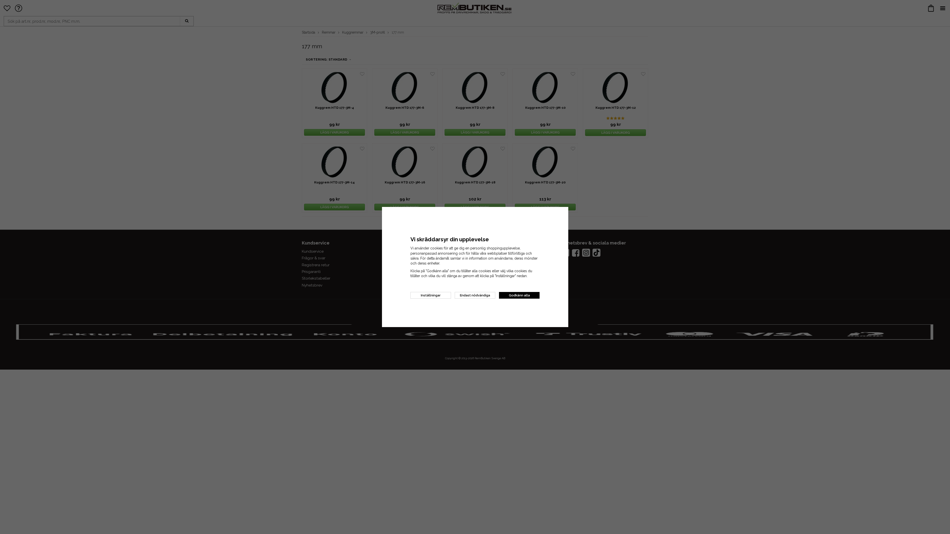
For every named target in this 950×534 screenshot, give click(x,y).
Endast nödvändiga (475, 295)
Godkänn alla (519, 295)
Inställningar (431, 295)
